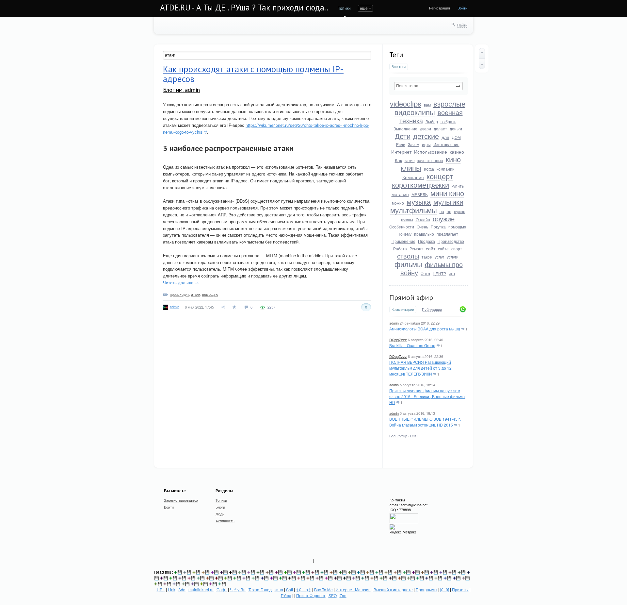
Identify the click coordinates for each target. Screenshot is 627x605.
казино (457, 151)
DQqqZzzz (398, 339)
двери (425, 128)
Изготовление (446, 144)
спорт (456, 248)
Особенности (401, 226)
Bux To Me (323, 589)
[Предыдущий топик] (482, 53)
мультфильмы (413, 210)
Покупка (438, 226)
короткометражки (420, 184)
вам (427, 105)
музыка (419, 201)
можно (398, 203)
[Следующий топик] (482, 64)
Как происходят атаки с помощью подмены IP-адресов (253, 73)
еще (364, 8)
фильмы (408, 264)
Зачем (413, 144)
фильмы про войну (431, 268)
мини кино (447, 193)
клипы (411, 167)
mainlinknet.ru (201, 589)
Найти (462, 24)
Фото (425, 273)
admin (394, 323)
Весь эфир (398, 435)
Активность (225, 520)
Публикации (432, 309)
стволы (408, 255)
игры (426, 144)
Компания (413, 177)
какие (410, 160)
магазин (400, 194)
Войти (462, 7)
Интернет (401, 151)
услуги (452, 257)
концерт (439, 176)
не (449, 211)
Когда (429, 169)
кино (453, 159)
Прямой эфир (411, 297)
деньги (456, 128)
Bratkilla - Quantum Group (412, 345)
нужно (459, 211)
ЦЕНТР (439, 273)
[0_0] (444, 589)
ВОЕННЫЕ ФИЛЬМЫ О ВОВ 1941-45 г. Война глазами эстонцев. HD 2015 (425, 422)
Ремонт (416, 248)
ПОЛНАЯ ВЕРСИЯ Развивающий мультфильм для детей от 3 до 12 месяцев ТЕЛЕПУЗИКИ (420, 368)
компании (446, 169)
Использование (430, 151)
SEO (333, 595)
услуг (439, 257)
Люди (220, 513)
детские (426, 136)
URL (161, 589)
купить (458, 186)
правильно (424, 234)
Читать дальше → (181, 282)
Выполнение (405, 128)
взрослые (449, 103)
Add (181, 589)
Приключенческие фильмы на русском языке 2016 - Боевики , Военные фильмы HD (427, 396)
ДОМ (456, 137)
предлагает (447, 234)
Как (398, 160)
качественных (430, 160)
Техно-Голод (260, 589)
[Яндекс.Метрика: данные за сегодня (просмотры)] (403, 529)
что (452, 273)
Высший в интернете (393, 589)
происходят (179, 294)
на (442, 211)
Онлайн (423, 219)
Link (171, 589)
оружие (444, 218)
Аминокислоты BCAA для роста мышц (424, 328)
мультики (448, 201)
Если (400, 144)
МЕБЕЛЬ (419, 194)
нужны (407, 219)
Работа (400, 248)
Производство (451, 241)
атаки (195, 294)
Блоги (220, 507)
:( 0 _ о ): (303, 589)
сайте (443, 248)
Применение (403, 241)
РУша (286, 595)
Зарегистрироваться (181, 500)
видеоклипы (414, 112)
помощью (457, 226)
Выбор (432, 121)
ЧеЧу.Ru (238, 589)
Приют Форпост (311, 595)
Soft (289, 589)
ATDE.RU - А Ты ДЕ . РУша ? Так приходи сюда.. (244, 7)
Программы (426, 589)
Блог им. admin (181, 89)
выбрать (448, 121)
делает (440, 128)
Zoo (343, 595)
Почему (404, 234)
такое (427, 257)
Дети (402, 136)
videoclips (405, 103)
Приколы (460, 589)
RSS (413, 435)
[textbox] (428, 86)
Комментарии (403, 309)
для (445, 137)
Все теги (399, 66)
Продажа (426, 241)
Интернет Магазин (353, 589)
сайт (430, 248)
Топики (344, 8)
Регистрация (439, 7)
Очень (422, 226)
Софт (222, 589)
